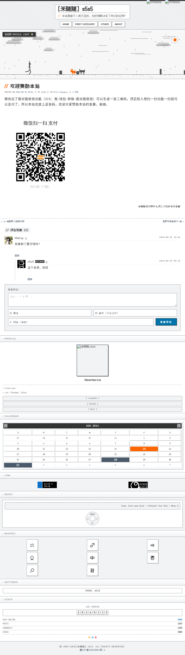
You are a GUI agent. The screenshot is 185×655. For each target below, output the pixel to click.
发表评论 (166, 322)
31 (17, 465)
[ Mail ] (92, 409)
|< (88, 518)
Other (105, 24)
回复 (17, 255)
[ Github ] (92, 404)
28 (115, 460)
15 (144, 449)
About (119, 24)
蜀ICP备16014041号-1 (92, 650)
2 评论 (75, 91)
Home (65, 24)
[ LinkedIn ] (92, 398)
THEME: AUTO (92, 590)
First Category (85, 24)
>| (97, 518)
